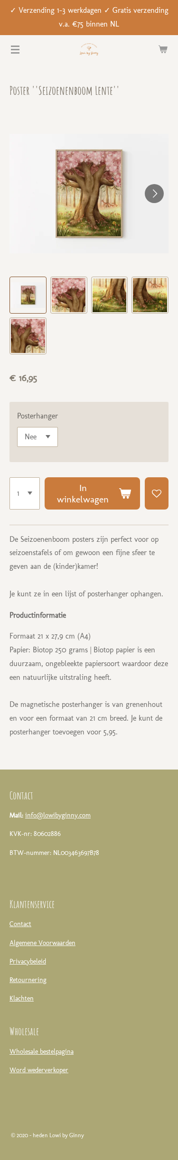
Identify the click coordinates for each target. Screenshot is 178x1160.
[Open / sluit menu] (15, 49)
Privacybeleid (27, 961)
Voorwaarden (56, 943)
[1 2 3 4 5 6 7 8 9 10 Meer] (24, 493)
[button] (28, 295)
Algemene (23, 943)
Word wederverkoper (38, 1070)
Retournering (28, 980)
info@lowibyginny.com (58, 815)
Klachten (21, 998)
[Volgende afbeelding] (154, 193)
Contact (20, 924)
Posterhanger (37, 415)
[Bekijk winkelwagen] (162, 49)
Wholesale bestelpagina (41, 1052)
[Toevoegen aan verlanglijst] (157, 493)
